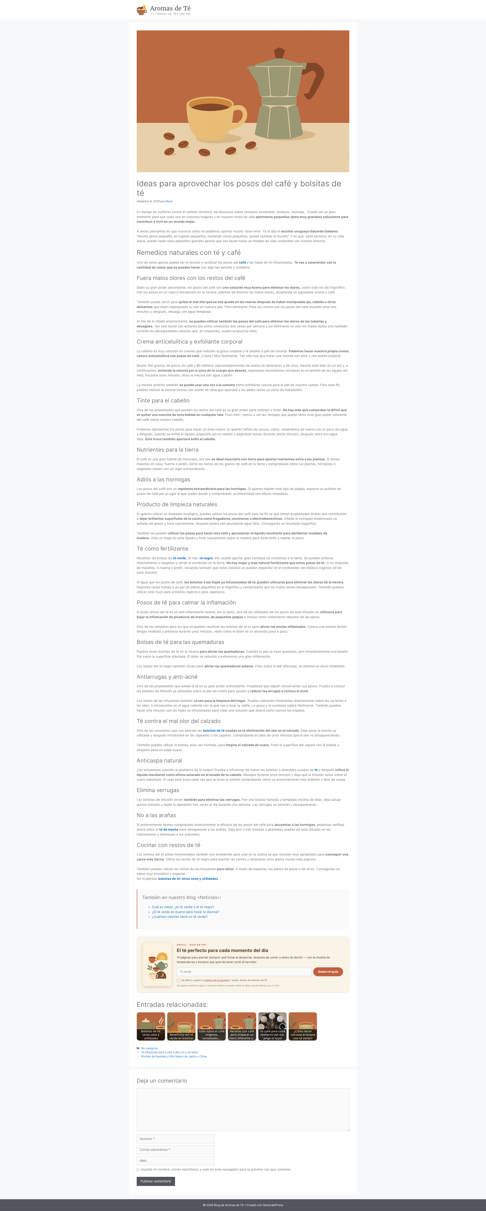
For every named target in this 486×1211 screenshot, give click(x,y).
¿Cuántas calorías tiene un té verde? (180, 917)
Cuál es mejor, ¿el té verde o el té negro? (183, 907)
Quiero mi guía (328, 971)
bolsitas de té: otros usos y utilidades (188, 879)
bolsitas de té (214, 730)
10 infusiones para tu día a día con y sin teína (169, 1052)
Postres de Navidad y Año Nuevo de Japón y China (174, 1056)
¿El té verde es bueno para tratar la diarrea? (185, 912)
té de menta (168, 829)
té (316, 770)
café (242, 262)
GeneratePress (273, 1205)
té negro (206, 558)
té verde (179, 558)
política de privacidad (216, 980)
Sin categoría (149, 1048)
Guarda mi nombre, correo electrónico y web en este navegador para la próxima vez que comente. (216, 1169)
